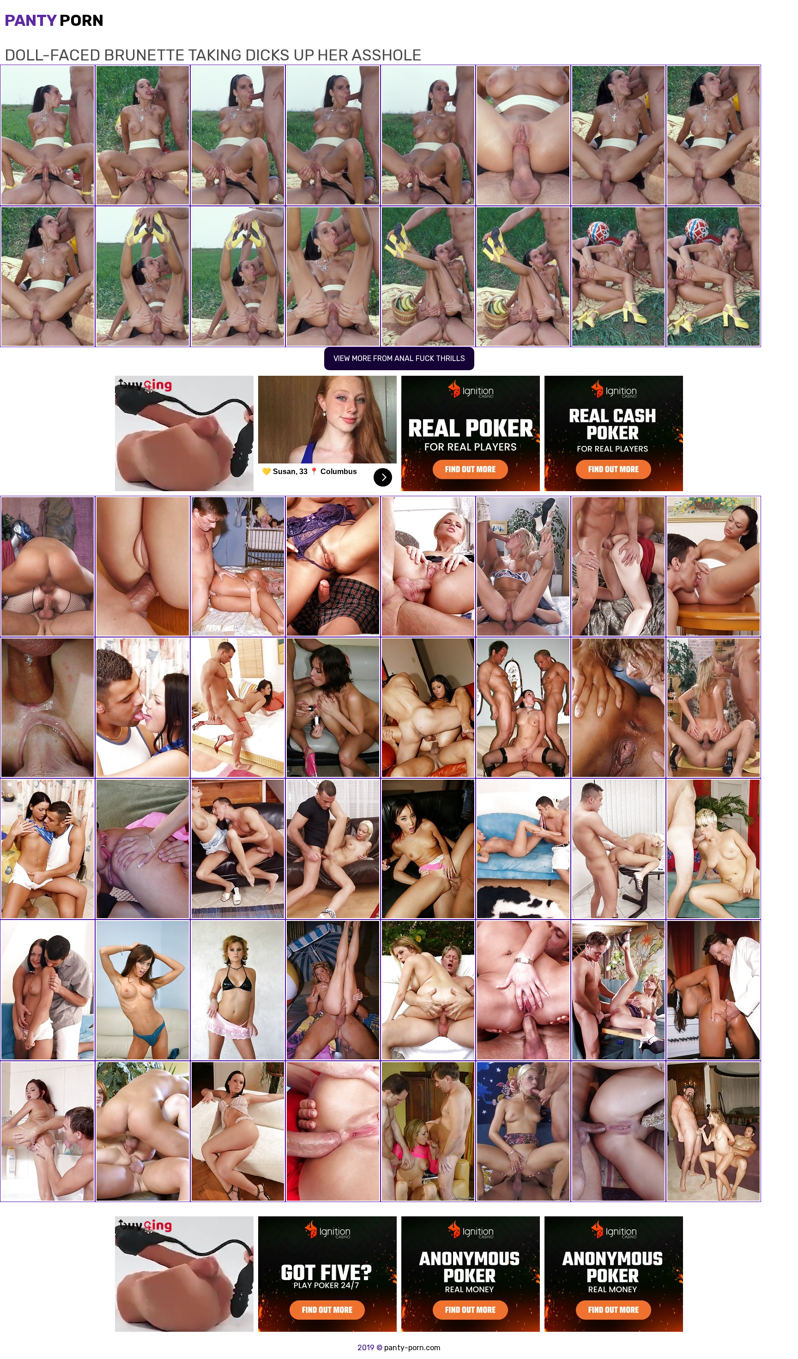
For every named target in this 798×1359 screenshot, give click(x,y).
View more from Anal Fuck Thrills (399, 358)
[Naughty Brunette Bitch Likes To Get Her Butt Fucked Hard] (237, 707)
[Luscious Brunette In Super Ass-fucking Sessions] (333, 566)
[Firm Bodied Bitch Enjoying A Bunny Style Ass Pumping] (713, 566)
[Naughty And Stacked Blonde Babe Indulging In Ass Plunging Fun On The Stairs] (618, 849)
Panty (54, 20)
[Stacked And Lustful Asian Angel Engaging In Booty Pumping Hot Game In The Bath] (618, 990)
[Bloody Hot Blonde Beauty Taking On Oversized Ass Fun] (523, 566)
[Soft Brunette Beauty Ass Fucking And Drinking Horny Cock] (618, 566)
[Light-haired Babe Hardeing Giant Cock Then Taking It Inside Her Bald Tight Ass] (47, 707)
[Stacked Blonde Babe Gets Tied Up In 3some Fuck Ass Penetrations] (523, 849)
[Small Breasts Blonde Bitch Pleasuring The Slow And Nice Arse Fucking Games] (237, 849)
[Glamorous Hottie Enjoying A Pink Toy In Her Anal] (47, 1131)
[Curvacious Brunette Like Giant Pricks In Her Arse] (47, 566)
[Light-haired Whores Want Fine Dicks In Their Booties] (237, 566)
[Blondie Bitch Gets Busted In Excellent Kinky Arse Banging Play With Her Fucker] (618, 1131)
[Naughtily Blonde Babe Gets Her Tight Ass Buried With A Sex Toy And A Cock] (428, 566)
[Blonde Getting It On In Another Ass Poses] (523, 1131)
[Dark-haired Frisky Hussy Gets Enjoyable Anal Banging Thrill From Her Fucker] (47, 849)
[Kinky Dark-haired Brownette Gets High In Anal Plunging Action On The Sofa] (47, 990)
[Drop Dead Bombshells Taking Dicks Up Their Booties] (713, 990)
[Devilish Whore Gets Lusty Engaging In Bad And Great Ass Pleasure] (618, 707)
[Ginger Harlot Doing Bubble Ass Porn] (142, 1131)
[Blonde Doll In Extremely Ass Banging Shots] (713, 707)
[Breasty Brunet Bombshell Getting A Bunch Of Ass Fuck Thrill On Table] (142, 707)
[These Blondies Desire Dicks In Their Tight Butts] (333, 990)
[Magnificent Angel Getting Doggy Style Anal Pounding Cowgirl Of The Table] (333, 849)
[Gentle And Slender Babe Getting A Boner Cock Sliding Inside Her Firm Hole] (428, 1131)
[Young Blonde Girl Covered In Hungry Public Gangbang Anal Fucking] (142, 849)
